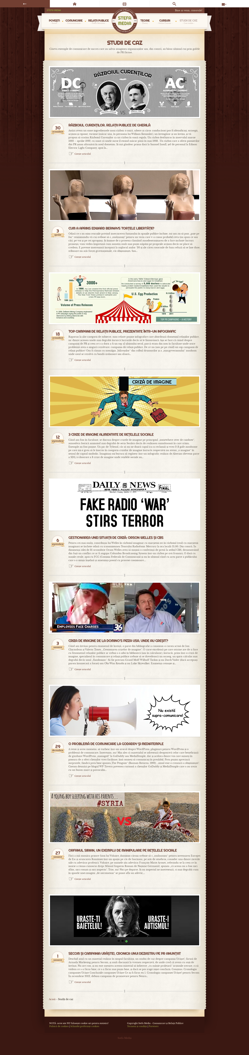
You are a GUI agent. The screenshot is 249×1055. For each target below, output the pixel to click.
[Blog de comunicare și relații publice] (124, 21)
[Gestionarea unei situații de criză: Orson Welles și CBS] (124, 504)
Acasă (52, 999)
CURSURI (164, 21)
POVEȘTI (54, 21)
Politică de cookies (59, 1026)
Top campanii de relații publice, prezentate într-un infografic (122, 331)
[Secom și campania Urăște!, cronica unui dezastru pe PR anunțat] (124, 920)
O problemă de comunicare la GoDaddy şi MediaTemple (115, 744)
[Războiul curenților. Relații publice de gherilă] (124, 92)
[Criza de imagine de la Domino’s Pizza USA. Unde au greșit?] (124, 607)
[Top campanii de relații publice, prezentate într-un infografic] (124, 298)
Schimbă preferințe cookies (84, 1026)
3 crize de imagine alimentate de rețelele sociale (110, 434)
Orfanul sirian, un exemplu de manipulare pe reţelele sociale (122, 850)
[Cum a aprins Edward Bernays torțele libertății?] (124, 195)
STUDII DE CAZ (188, 21)
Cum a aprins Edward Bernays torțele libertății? (111, 228)
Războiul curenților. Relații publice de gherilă (109, 125)
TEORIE (145, 21)
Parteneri (154, 1026)
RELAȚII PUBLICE (98, 21)
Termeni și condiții (137, 1026)
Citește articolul (82, 154)
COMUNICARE (73, 21)
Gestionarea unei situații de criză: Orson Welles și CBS (115, 537)
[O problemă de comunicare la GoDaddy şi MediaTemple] (124, 711)
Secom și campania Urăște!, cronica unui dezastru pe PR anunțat (124, 953)
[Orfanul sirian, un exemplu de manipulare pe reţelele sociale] (124, 817)
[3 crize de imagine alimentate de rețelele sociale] (124, 401)
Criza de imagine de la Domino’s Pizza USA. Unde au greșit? (118, 641)
